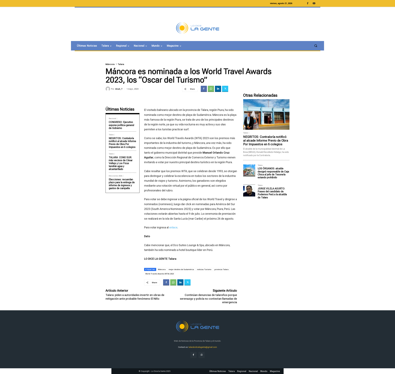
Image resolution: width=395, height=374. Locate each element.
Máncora (110, 64)
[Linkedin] (218, 89)
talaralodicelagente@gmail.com (203, 347)
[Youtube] (314, 3)
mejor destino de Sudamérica (181, 269)
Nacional (112, 118)
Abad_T (119, 89)
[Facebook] (204, 89)
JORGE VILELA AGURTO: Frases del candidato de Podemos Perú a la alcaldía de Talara (272, 193)
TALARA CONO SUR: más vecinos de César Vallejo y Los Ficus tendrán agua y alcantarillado (121, 163)
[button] (315, 45)
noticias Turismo (204, 269)
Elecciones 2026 (115, 176)
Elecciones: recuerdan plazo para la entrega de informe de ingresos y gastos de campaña (122, 184)
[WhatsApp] (211, 89)
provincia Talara (221, 269)
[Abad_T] (108, 89)
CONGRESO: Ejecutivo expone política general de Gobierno (121, 125)
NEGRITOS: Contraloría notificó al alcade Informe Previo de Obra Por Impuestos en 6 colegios (122, 143)
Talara (121, 64)
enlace (173, 227)
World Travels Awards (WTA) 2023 (159, 274)
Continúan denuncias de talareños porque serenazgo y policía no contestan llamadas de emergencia (208, 298)
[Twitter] (225, 89)
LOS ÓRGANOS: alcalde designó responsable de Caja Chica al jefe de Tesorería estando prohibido (273, 173)
